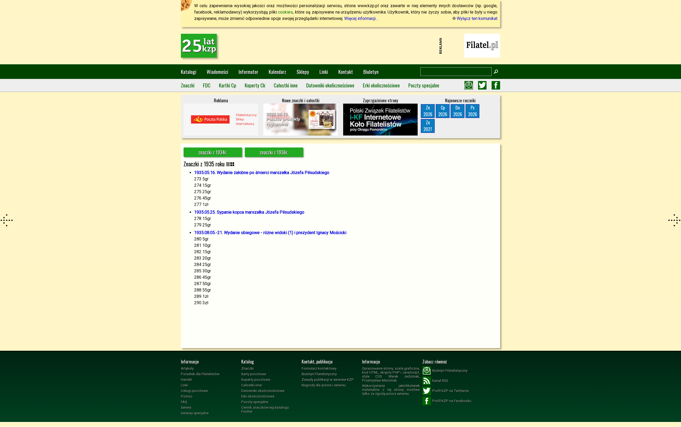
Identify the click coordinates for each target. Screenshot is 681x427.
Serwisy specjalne (195, 413)
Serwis (186, 407)
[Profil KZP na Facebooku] (496, 85)
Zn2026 (427, 110)
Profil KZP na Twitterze (450, 391)
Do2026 (457, 110)
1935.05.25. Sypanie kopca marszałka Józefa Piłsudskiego (249, 212)
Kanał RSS (440, 381)
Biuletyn (371, 71)
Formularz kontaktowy (319, 368)
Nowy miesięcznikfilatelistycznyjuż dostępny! (482, 45)
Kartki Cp (227, 85)
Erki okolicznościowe (381, 85)
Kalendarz (277, 71)
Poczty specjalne (423, 85)
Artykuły (187, 368)
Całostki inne (286, 85)
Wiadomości (217, 71)
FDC (206, 85)
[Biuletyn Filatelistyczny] (468, 85)
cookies (285, 12)
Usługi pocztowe (194, 391)
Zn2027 (427, 125)
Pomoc (186, 396)
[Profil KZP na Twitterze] (482, 85)
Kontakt (345, 71)
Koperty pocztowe (255, 380)
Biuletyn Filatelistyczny (319, 374)
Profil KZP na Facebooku (451, 401)
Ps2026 (472, 110)
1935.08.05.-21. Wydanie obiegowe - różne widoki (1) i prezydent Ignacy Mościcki (270, 232)
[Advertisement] (340, 46)
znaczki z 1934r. (212, 152)
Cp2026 (442, 110)
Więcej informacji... (361, 18)
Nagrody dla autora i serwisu (324, 385)
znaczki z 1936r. (274, 152)
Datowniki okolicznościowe (330, 85)
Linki (323, 71)
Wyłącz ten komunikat (476, 18)
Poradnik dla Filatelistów (200, 374)
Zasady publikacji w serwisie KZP (328, 380)
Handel (186, 380)
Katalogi (188, 71)
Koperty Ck (255, 85)
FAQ (184, 402)
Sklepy (303, 71)
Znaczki (187, 85)
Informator (248, 71)
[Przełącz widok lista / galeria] (230, 164)
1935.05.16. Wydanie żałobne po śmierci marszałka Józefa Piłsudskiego (261, 172)
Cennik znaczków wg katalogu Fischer (265, 409)
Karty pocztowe (253, 374)
